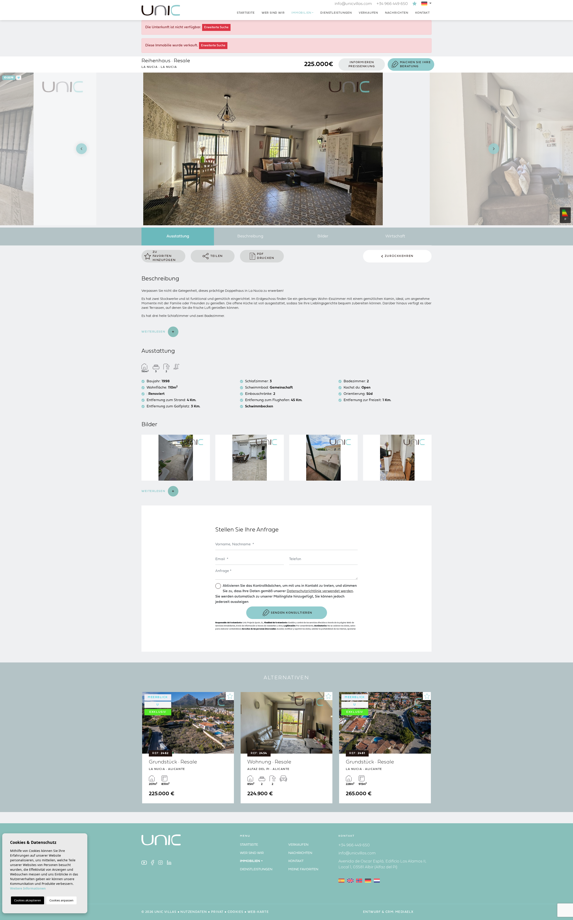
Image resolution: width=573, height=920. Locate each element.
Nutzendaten (193, 912)
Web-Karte (258, 912)
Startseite (246, 12)
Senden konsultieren (291, 612)
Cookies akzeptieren (27, 900)
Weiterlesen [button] (153, 491)
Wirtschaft (395, 236)
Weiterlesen (153, 331)
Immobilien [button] (301, 12)
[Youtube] (144, 862)
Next (494, 149)
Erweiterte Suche (216, 27)
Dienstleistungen (336, 12)
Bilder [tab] (322, 236)
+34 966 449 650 (392, 4)
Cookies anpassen (61, 900)
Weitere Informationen (28, 888)
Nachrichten (396, 12)
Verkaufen (368, 12)
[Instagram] (160, 862)
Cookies (236, 912)
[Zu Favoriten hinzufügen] (230, 696)
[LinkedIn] (169, 862)
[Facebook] (152, 862)
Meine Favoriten (303, 869)
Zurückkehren (399, 256)
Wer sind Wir (273, 12)
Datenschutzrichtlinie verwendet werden (320, 591)
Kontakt (422, 12)
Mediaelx (404, 912)
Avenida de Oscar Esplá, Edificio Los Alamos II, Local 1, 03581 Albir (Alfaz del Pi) (382, 864)
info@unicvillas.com (353, 4)
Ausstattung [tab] (178, 236)
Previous (79, 149)
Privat (217, 912)
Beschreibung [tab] (250, 236)
